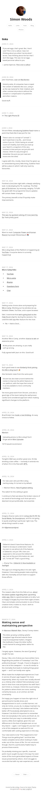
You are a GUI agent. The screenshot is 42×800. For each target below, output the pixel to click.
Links (17, 25)
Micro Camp (6, 308)
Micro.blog (15, 787)
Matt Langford (27, 789)
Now (25, 25)
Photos (21, 30)
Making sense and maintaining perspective (17, 624)
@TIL (25, 464)
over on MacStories (21, 80)
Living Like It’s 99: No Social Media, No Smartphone (21, 517)
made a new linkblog (23, 415)
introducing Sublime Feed (23, 130)
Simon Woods (21, 19)
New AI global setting (24, 488)
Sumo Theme (32, 787)
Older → (26, 774)
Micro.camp (11, 278)
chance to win (31, 338)
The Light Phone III (11, 115)
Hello (10, 25)
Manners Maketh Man (12, 630)
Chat (9, 290)
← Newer (16, 774)
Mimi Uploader (18, 439)
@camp (10, 282)
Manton (5, 432)
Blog (32, 25)
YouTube (10, 274)
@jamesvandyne (11, 527)
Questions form (13, 286)
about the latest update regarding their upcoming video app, (19, 594)
